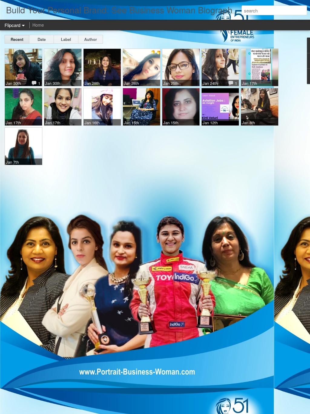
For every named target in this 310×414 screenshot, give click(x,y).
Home (38, 25)
